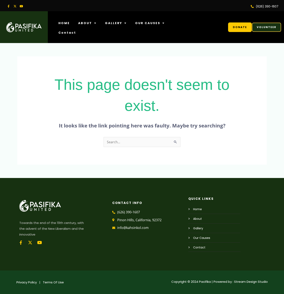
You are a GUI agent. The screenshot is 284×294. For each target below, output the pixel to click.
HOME (64, 23)
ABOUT (85, 23)
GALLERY (113, 23)
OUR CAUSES (147, 23)
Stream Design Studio (251, 281)
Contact (67, 33)
